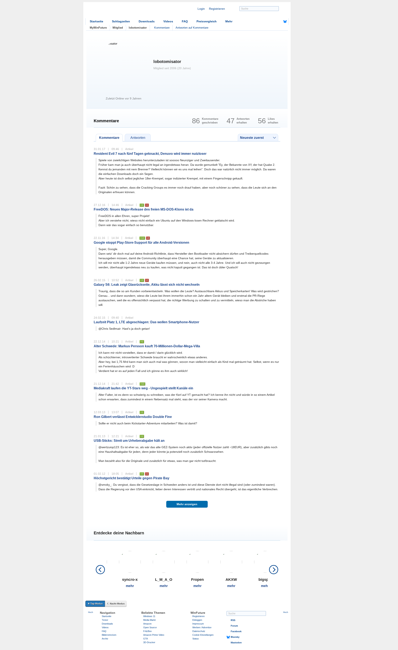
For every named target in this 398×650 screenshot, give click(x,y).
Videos (168, 21)
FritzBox (147, 631)
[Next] (273, 569)
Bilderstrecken (109, 635)
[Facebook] (278, 21)
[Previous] (100, 569)
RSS (233, 620)
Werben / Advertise (201, 627)
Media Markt (149, 620)
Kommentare (162, 27)
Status (195, 638)
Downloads (147, 21)
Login (201, 8)
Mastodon (236, 642)
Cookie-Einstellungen (203, 635)
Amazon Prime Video (153, 635)
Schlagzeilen (121, 21)
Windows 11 (149, 616)
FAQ (185, 21)
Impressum (198, 623)
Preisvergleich (207, 21)
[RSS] (272, 21)
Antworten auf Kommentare (192, 27)
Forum (234, 626)
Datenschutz (198, 631)
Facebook (236, 631)
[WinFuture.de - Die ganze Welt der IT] (120, 11)
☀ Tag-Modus (95, 603)
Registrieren (217, 8)
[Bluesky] (285, 21)
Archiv (105, 638)
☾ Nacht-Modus (116, 603)
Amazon (147, 623)
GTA (145, 638)
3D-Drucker (149, 642)
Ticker (105, 620)
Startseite (96, 21)
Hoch (90, 612)
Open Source (150, 627)
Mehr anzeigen (187, 504)
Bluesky (235, 637)
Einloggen (197, 620)
